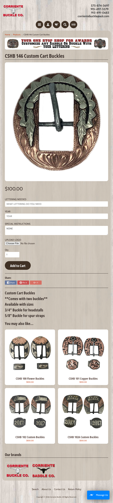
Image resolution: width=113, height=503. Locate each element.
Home (7, 34)
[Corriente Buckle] (13, 11)
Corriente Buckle (56, 497)
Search (35, 489)
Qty (7, 249)
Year (7, 211)
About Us (46, 489)
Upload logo (13, 239)
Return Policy (74, 489)
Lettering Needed (15, 199)
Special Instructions (17, 223)
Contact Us (59, 489)
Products (17, 34)
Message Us (102, 495)
